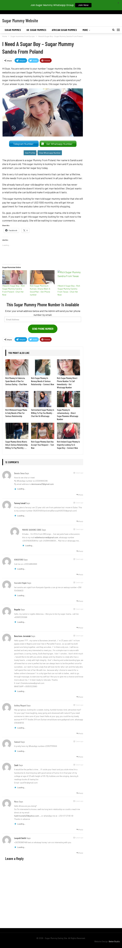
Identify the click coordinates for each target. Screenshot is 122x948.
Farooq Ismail (19, 503)
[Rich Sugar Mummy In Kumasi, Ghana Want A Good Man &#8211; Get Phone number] (42, 277)
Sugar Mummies (13, 29)
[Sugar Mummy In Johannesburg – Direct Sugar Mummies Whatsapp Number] (68, 399)
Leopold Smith (20, 838)
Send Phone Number (42, 328)
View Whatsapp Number (50, 153)
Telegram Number (24, 143)
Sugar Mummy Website (20, 20)
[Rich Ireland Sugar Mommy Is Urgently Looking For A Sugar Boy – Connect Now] (68, 431)
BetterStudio (114, 941)
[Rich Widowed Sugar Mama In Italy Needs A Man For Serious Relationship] (16, 399)
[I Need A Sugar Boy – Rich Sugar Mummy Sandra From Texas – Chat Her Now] (70, 277)
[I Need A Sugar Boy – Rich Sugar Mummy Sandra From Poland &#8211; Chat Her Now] (14, 277)
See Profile (30, 153)
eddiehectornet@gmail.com (46, 537)
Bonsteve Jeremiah (22, 636)
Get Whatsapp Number (60, 143)
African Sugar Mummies (64, 29)
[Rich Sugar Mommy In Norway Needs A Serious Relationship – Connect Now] (42, 367)
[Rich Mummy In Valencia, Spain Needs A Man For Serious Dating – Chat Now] (16, 367)
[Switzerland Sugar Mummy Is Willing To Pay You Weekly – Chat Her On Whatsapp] (42, 399)
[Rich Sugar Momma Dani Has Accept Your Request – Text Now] (42, 431)
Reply (80, 495)
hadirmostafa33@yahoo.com (26, 816)
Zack (16, 765)
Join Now (83, 5)
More (85, 29)
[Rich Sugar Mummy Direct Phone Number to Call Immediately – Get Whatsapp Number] (68, 367)
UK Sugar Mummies (36, 29)
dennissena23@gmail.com (42, 484)
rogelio (17, 609)
